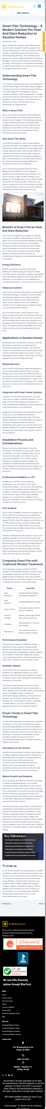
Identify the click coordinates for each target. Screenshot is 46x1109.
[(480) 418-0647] (34, 6)
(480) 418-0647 (23, 1059)
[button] (39, 6)
